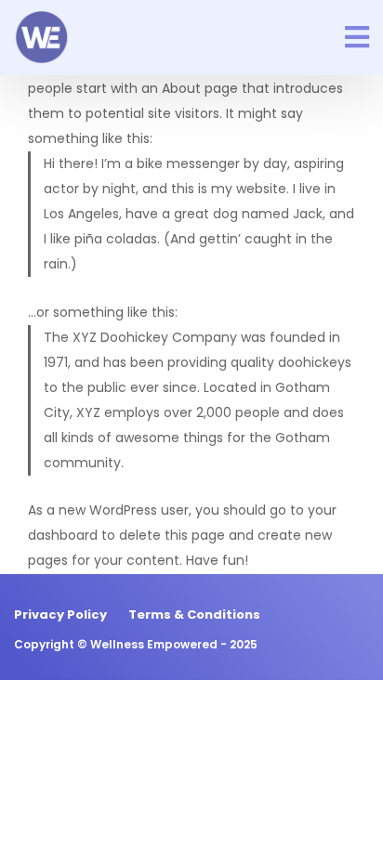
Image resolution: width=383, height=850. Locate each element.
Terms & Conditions (194, 614)
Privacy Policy (60, 614)
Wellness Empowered (154, 644)
